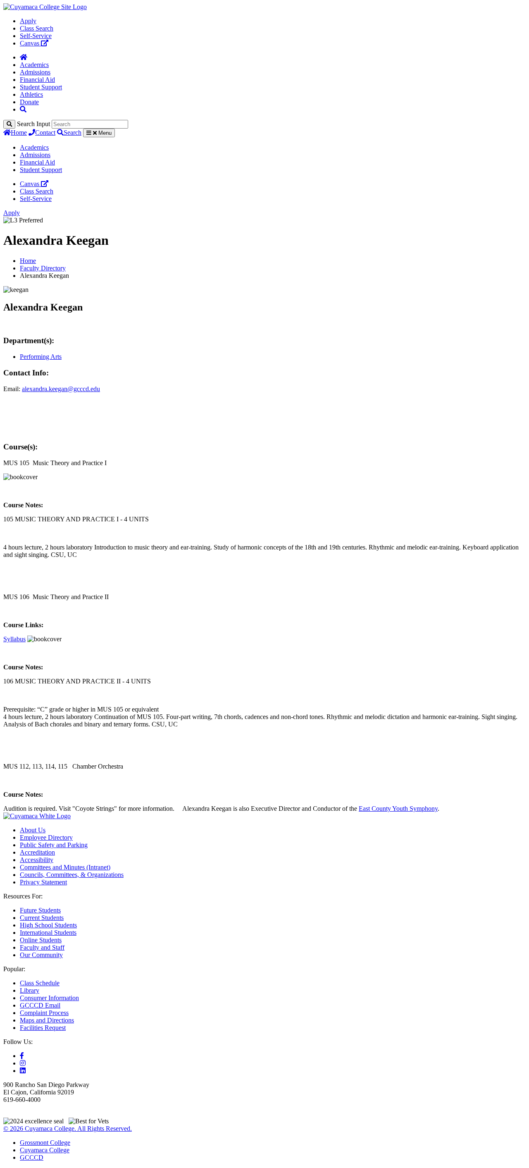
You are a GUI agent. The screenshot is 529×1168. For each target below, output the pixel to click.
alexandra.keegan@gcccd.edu (61, 388)
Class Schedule (40, 982)
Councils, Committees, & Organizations (72, 874)
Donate (29, 101)
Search (72, 132)
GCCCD (31, 1157)
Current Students (42, 917)
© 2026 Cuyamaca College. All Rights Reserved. (67, 1128)
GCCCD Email (40, 1005)
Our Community (41, 954)
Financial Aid (37, 79)
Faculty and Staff (42, 947)
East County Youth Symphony (398, 808)
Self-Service (36, 35)
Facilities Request (43, 1027)
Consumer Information (49, 997)
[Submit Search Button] (9, 124)
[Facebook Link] (22, 1055)
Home (19, 132)
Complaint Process (44, 1012)
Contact (45, 132)
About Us (32, 830)
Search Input (33, 123)
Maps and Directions (47, 1020)
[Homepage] (23, 57)
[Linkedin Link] (23, 1070)
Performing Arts (41, 356)
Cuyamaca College (44, 1150)
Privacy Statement (43, 882)
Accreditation (37, 852)
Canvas (30, 43)
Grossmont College (45, 1142)
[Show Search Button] (23, 109)
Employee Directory (46, 837)
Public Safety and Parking (54, 844)
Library (29, 990)
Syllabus (14, 639)
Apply (28, 20)
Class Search (36, 28)
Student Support (41, 87)
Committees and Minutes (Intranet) (65, 867)
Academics (34, 64)
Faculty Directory (43, 268)
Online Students (41, 939)
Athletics (31, 94)
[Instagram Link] (23, 1063)
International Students (48, 932)
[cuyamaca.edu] (45, 6)
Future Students (40, 910)
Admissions (35, 72)
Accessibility (36, 859)
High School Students (48, 925)
